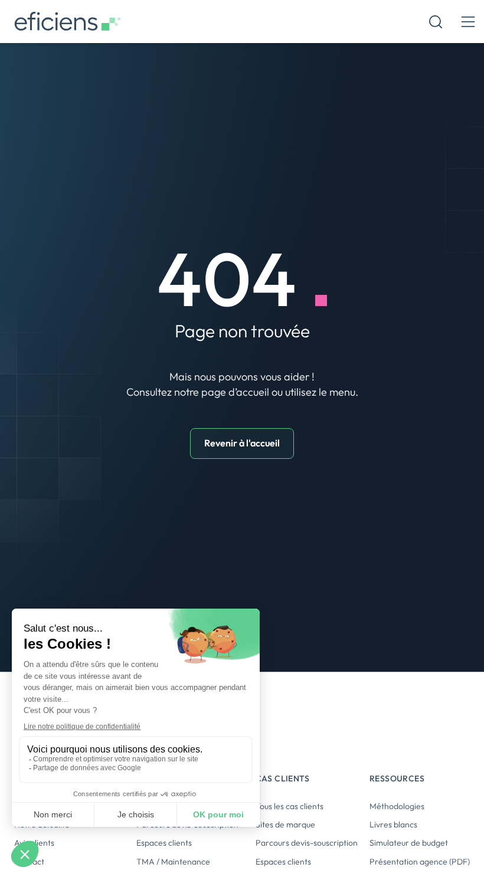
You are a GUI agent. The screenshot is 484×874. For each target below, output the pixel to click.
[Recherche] (435, 21)
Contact (29, 861)
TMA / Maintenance (173, 861)
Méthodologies (396, 806)
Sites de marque (285, 824)
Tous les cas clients (289, 806)
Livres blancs (393, 824)
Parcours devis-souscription (307, 842)
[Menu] (468, 21)
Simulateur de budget (408, 842)
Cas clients (282, 778)
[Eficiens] (67, 21)
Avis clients (34, 842)
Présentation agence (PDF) (419, 861)
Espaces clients (164, 842)
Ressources (396, 778)
